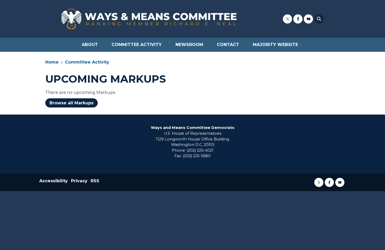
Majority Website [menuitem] (275, 44)
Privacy (79, 180)
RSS (95, 180)
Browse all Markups (72, 102)
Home (52, 62)
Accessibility (53, 180)
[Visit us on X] (287, 19)
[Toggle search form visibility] (319, 19)
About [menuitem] (90, 44)
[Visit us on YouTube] (308, 19)
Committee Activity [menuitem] (137, 44)
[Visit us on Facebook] (297, 19)
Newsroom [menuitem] (189, 44)
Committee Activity (87, 62)
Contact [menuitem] (228, 44)
